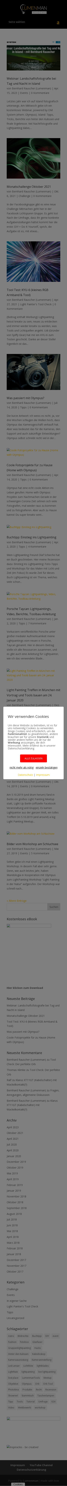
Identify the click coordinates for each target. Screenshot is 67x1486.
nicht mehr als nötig (22, 767)
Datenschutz (25, 775)
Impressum (43, 775)
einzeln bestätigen (47, 767)
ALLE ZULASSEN (33, 758)
